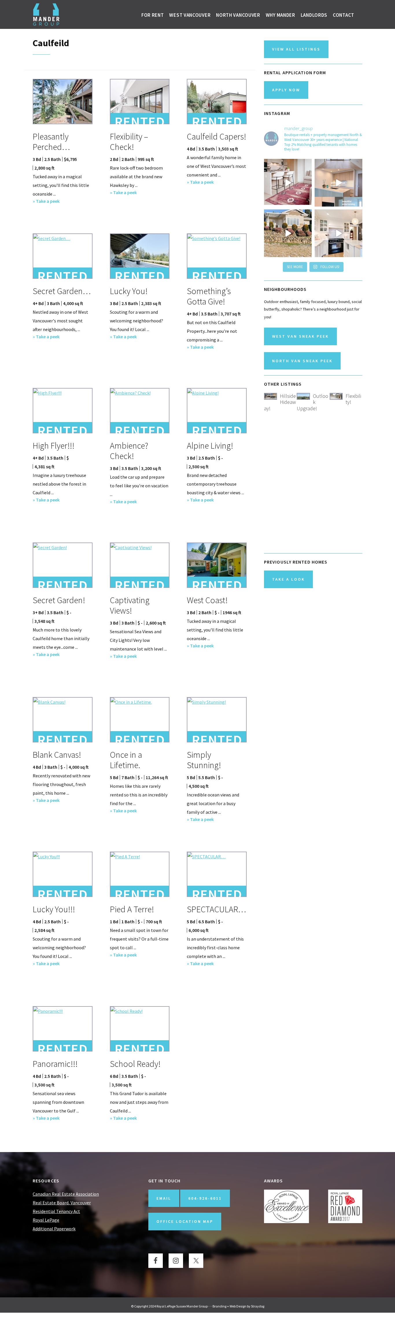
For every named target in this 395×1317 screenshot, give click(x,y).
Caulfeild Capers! (216, 136)
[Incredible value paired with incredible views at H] (338, 183)
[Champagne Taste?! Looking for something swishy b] (338, 233)
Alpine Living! (210, 445)
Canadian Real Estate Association (66, 1194)
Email (163, 1198)
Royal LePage (46, 1220)
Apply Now (286, 89)
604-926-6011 (205, 1198)
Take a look (288, 579)
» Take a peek (46, 201)
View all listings (296, 49)
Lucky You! (128, 290)
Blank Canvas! (57, 754)
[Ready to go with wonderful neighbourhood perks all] (288, 183)
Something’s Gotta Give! (209, 296)
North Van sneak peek (302, 360)
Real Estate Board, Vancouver (62, 1202)
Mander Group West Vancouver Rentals (46, 14)
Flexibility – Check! (129, 141)
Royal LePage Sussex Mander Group (182, 1306)
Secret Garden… (62, 290)
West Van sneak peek (300, 336)
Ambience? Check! (129, 450)
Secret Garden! (59, 600)
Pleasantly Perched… (51, 141)
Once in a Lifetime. (126, 759)
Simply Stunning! (204, 759)
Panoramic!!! (55, 1063)
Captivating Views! (129, 605)
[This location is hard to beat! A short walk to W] (288, 233)
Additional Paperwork (54, 1228)
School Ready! (135, 1063)
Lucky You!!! (54, 909)
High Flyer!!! (53, 445)
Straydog (257, 1306)
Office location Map (184, 1221)
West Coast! (207, 600)
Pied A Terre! (132, 909)
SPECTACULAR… (216, 909)
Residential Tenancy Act (56, 1211)
